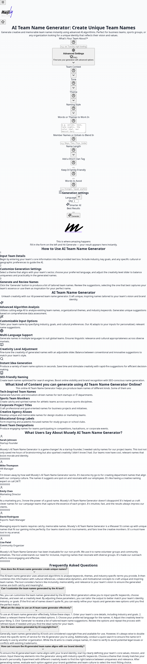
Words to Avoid (73, 180)
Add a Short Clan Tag (73, 158)
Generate (75, 216)
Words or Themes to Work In (73, 117)
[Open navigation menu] (3, 2)
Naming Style (73, 104)
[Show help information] (73, 42)
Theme (73, 92)
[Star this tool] (3, 22)
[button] (73, 127)
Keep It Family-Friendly (73, 169)
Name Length (73, 146)
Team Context (73, 66)
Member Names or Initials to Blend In (73, 135)
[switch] (73, 167)
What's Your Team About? (73, 38)
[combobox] (73, 75)
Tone (73, 79)
